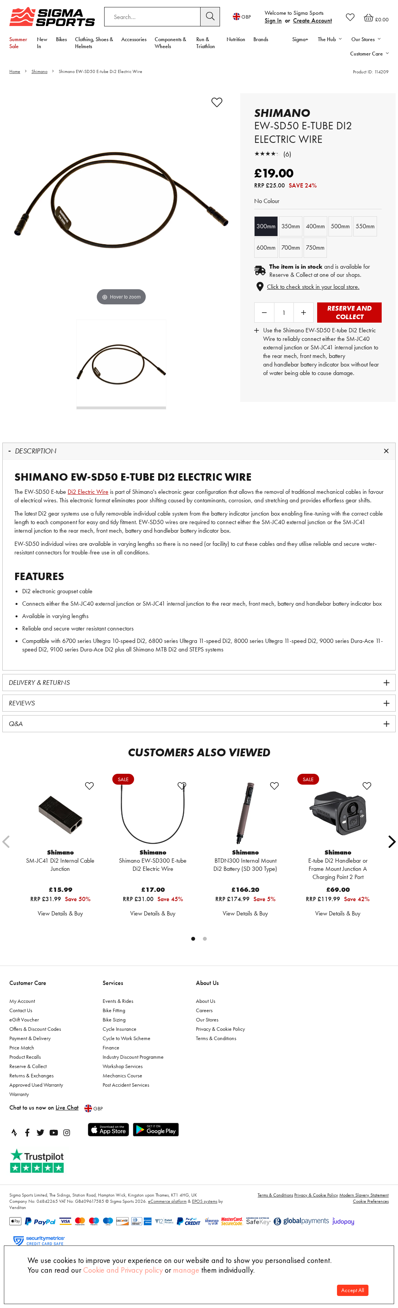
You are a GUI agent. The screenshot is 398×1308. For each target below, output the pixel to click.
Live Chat (67, 1107)
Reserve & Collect (28, 1066)
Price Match (21, 1047)
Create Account (312, 20)
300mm (266, 226)
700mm (290, 247)
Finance (111, 1047)
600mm (266, 247)
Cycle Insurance (119, 1028)
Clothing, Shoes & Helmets (94, 43)
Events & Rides (118, 1000)
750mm (315, 247)
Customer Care (27, 983)
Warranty (19, 1094)
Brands (260, 39)
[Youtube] (53, 1132)
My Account (22, 1000)
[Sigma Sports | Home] (52, 16)
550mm (365, 226)
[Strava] (14, 1132)
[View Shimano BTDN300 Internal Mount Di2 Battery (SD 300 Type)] (245, 813)
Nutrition (236, 39)
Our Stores (207, 1019)
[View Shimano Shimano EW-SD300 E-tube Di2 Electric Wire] (152, 813)
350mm (290, 226)
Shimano (39, 71)
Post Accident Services (126, 1084)
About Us (207, 983)
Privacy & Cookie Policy (220, 1028)
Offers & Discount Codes (35, 1028)
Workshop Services (123, 1066)
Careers (204, 1010)
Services (113, 983)
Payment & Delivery (30, 1038)
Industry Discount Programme (133, 1056)
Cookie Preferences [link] (371, 1201)
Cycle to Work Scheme (126, 1038)
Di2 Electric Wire (88, 492)
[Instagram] (67, 1132)
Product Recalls (25, 1056)
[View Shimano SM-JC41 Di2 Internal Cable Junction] (60, 813)
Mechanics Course (122, 1075)
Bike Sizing (114, 1019)
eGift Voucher (24, 1019)
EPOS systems (204, 1201)
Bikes (61, 39)
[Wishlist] (350, 17)
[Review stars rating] (267, 153)
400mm (315, 226)
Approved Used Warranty (36, 1084)
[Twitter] (40, 1132)
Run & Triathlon (205, 43)
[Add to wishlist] (217, 102)
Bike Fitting (114, 1010)
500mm (340, 226)
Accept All (352, 1290)
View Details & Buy (60, 913)
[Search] (210, 16)
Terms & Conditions (216, 1038)
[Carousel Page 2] (205, 938)
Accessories (134, 39)
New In (42, 43)
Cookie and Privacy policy (123, 1270)
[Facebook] (27, 1132)
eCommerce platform (167, 1201)
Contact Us (20, 1010)
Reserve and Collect (349, 312)
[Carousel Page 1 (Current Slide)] (193, 938)
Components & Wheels (170, 43)
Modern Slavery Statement (364, 1195)
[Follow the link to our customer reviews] (45, 1161)
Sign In (273, 20)
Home (14, 71)
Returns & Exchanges (31, 1075)
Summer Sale (18, 43)
